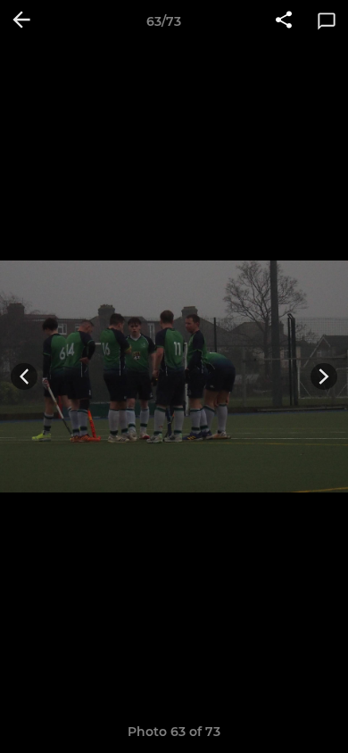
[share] (283, 21)
